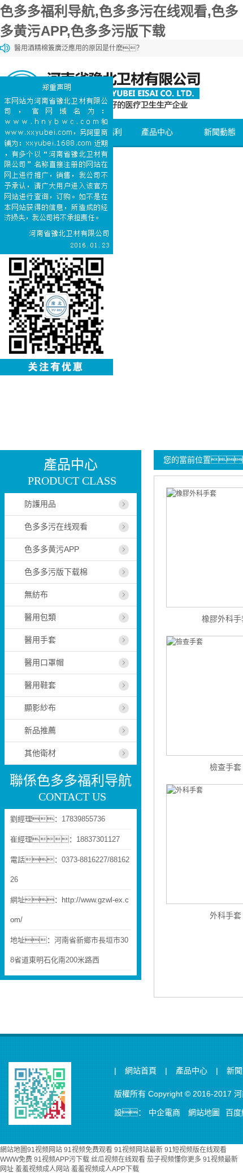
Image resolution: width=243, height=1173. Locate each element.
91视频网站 (44, 1150)
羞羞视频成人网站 (42, 1169)
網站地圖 (204, 1112)
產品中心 (157, 131)
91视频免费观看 (88, 1150)
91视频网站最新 (138, 1150)
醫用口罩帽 (44, 662)
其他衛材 (40, 752)
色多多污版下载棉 (56, 571)
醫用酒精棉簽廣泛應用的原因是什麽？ (78, 48)
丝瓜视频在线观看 (118, 1159)
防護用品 (40, 503)
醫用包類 (40, 617)
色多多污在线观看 (56, 526)
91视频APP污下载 (61, 1159)
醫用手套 (40, 639)
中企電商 (164, 1112)
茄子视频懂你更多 (174, 1159)
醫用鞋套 (40, 685)
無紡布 (36, 594)
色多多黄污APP (51, 549)
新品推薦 (40, 730)
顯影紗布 (40, 707)
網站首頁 (141, 1071)
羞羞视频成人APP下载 (105, 1169)
